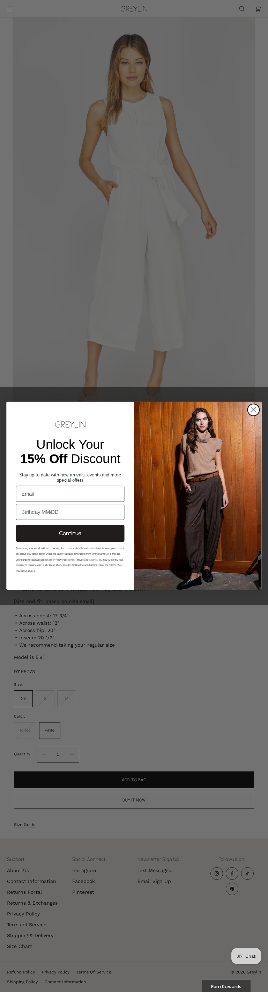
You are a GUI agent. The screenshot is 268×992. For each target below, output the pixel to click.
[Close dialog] (253, 410)
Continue (70, 533)
